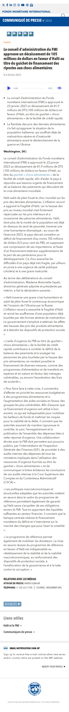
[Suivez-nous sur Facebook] (7, 5)
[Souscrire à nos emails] (31, 5)
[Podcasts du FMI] (27, 5)
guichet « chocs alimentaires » (33, 174)
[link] (9, 34)
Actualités (11, 604)
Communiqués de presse (18, 631)
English (7, 42)
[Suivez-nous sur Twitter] (3, 5)
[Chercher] (63, 16)
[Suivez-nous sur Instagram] (14, 5)
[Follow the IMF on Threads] (18, 5)
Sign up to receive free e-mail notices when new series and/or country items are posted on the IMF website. (34, 656)
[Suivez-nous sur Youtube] (22, 5)
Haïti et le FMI (11, 625)
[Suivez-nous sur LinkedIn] (11, 5)
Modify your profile (52, 666)
